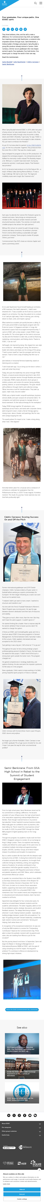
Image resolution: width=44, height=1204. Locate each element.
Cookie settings (22, 1199)
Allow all (22, 1189)
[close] (39, 1170)
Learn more (6, 1184)
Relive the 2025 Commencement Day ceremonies (22, 1009)
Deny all (22, 1194)
